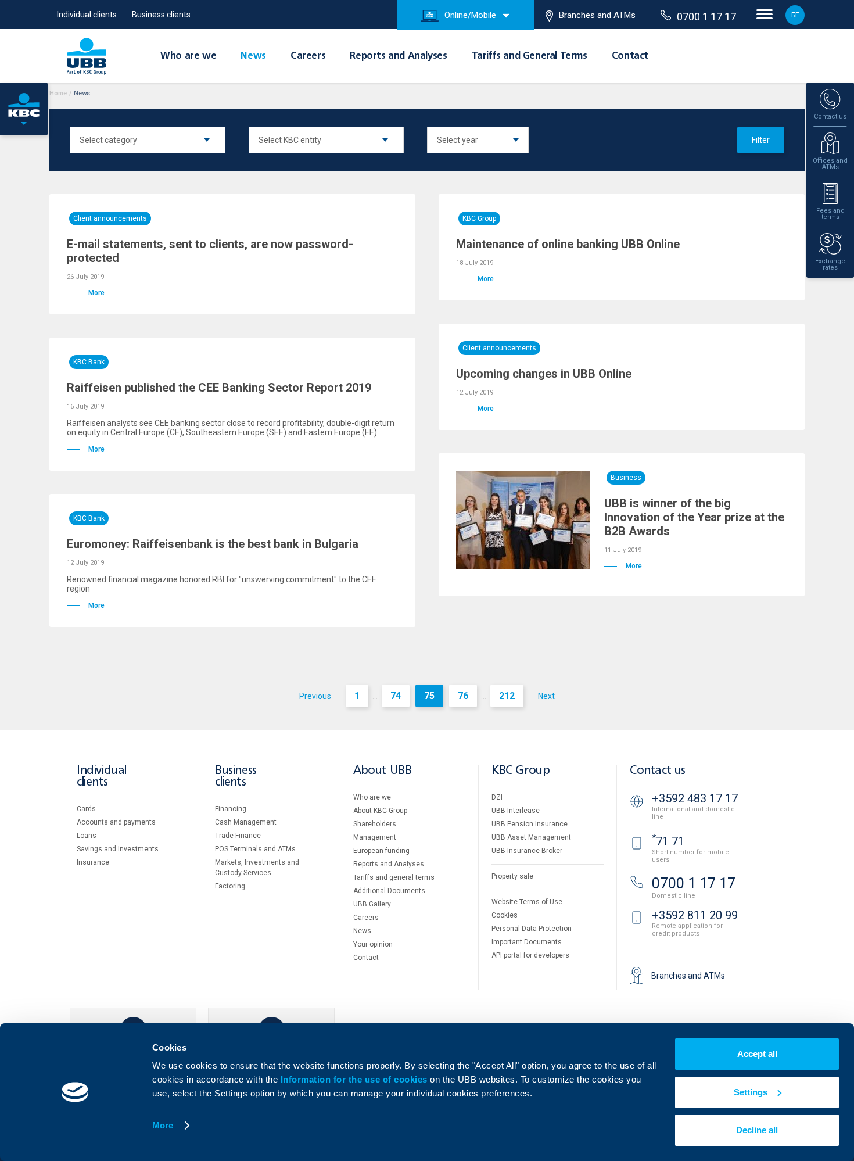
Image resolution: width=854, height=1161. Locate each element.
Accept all (757, 1054)
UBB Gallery (372, 904)
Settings (750, 1092)
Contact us (658, 770)
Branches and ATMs (597, 15)
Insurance (93, 862)
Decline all (757, 1130)
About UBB (382, 770)
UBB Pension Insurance (529, 824)
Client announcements (110, 218)
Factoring (230, 886)
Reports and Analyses (398, 56)
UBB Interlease (515, 811)
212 (507, 695)
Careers (307, 56)
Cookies (504, 915)
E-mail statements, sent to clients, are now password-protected (210, 251)
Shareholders (374, 824)
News (253, 56)
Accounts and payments (116, 822)
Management (374, 837)
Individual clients (87, 14)
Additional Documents (389, 891)
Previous (315, 696)
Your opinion (373, 944)
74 (395, 695)
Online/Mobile (470, 15)
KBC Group (479, 218)
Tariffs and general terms (394, 877)
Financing (230, 809)
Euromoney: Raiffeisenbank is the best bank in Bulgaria (212, 544)
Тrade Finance (238, 836)
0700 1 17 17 (706, 16)
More (162, 1125)
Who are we (188, 56)
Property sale (512, 876)
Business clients (161, 14)
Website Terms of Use (526, 902)
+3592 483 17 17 (695, 798)
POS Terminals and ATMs (255, 849)
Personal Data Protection (531, 928)
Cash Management (246, 822)
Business (626, 478)
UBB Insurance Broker (526, 851)
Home (58, 93)
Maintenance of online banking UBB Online (568, 244)
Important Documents (526, 942)
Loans (86, 836)
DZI (497, 797)
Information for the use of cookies (355, 1079)
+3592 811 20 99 (695, 915)
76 (463, 695)
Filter (761, 140)
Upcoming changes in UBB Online (543, 374)
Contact (630, 56)
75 (429, 695)
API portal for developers (530, 955)
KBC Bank (89, 362)
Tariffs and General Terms (529, 56)
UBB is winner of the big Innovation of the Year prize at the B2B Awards (694, 517)
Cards (86, 809)
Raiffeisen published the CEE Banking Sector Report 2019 (219, 388)
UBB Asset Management (531, 837)
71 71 (668, 841)
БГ (795, 15)
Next (546, 696)
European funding (381, 851)
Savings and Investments (118, 849)
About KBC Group (380, 811)
